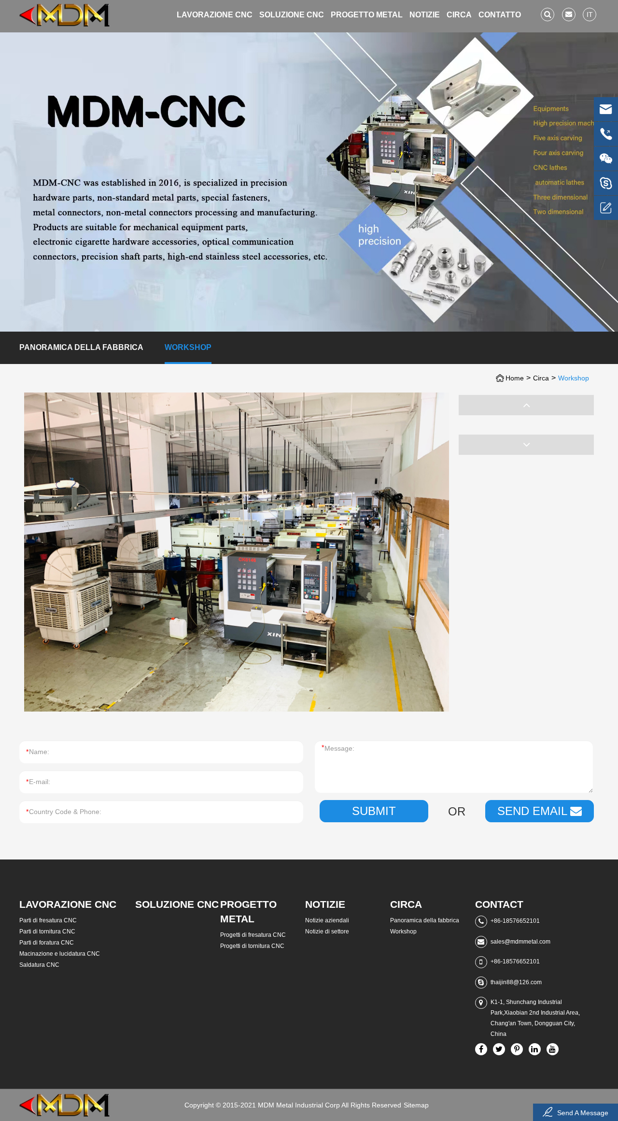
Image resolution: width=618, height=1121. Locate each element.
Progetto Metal (367, 15)
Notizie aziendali (327, 920)
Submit (374, 810)
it (590, 14)
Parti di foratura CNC (46, 942)
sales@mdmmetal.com (520, 941)
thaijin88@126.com (516, 982)
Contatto (499, 15)
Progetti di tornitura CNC (252, 946)
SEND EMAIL (533, 810)
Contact (499, 904)
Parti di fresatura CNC (48, 920)
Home (515, 378)
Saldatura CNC (39, 964)
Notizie (424, 15)
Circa (459, 15)
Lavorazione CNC (215, 15)
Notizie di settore (327, 931)
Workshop (188, 347)
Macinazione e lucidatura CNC (59, 953)
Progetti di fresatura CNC (253, 935)
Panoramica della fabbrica (81, 347)
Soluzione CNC (291, 15)
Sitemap (416, 1105)
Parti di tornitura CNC (47, 931)
